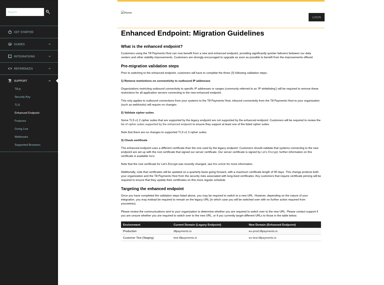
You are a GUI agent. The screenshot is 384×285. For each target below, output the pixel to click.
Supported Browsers (27, 144)
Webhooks (21, 136)
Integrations (24, 56)
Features (20, 120)
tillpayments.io (183, 231)
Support (20, 80)
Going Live (21, 128)
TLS (17, 104)
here (152, 155)
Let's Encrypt (269, 151)
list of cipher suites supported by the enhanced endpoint (156, 124)
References (23, 68)
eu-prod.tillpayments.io (263, 231)
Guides (19, 44)
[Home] (124, 10)
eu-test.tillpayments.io (262, 237)
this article (219, 163)
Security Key (22, 96)
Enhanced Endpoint (27, 112)
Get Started (23, 32)
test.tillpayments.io (185, 237)
